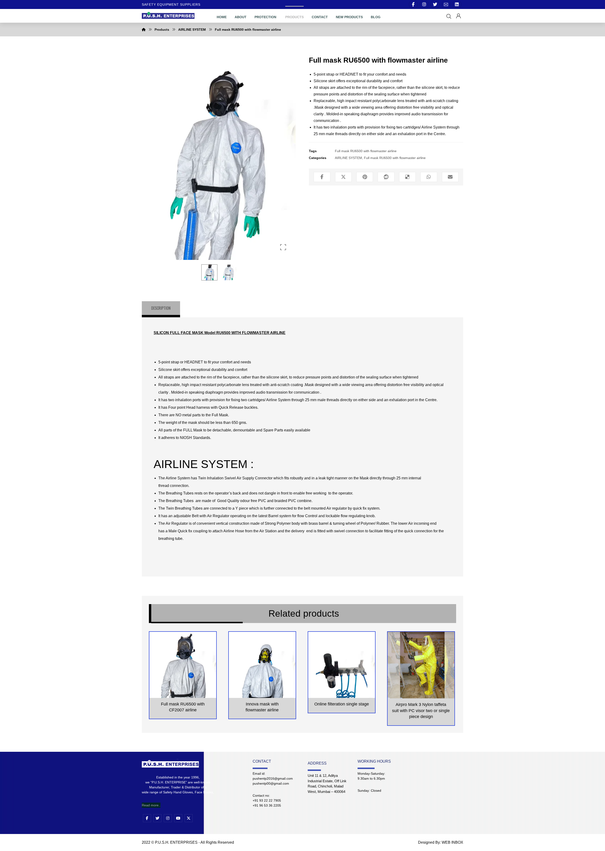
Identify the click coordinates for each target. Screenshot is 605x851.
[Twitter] (435, 4)
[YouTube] (178, 818)
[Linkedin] (456, 4)
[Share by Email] (450, 177)
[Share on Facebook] (322, 177)
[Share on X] (343, 177)
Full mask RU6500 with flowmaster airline (366, 151)
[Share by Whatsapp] (428, 177)
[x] (189, 818)
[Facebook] (413, 4)
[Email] (445, 4)
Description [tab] (161, 308)
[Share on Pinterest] (364, 177)
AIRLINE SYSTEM (348, 158)
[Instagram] (424, 4)
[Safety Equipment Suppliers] (168, 15)
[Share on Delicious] (407, 177)
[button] (449, 16)
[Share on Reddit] (386, 177)
